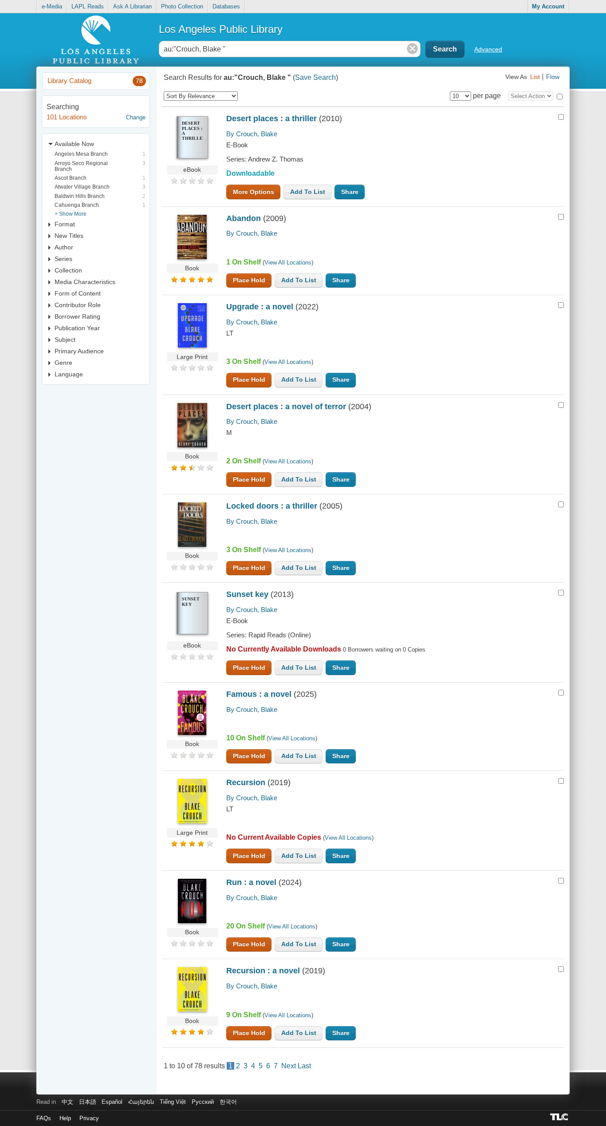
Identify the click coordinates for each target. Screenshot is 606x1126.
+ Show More (71, 214)
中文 (67, 1101)
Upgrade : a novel (259, 306)
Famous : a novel (258, 694)
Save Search (315, 77)
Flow (552, 77)
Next (288, 1066)
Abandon (243, 218)
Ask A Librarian (132, 6)
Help (65, 1118)
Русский (203, 1101)
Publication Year (77, 328)
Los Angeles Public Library (221, 29)
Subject (65, 339)
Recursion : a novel (263, 970)
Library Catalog (95, 80)
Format (65, 224)
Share (349, 192)
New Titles (69, 235)
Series (63, 258)
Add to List (307, 192)
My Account (548, 6)
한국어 (228, 1101)
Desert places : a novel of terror (286, 406)
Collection (68, 270)
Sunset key (247, 594)
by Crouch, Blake (251, 134)
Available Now (74, 143)
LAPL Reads (87, 6)
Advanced (488, 49)
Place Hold (249, 280)
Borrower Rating (77, 316)
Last (304, 1066)
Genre (63, 362)
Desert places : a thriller (271, 118)
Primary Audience (79, 351)
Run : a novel (251, 882)
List (535, 77)
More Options (253, 192)
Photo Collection (182, 6)
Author (64, 247)
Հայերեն (141, 1101)
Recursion (245, 782)
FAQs (43, 1118)
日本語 (87, 1101)
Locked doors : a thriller (271, 506)
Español (112, 1101)
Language (69, 374)
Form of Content (78, 293)
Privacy (89, 1118)
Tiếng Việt (173, 1101)
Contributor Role (78, 304)
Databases (226, 6)
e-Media (52, 6)
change (136, 117)
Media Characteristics (85, 281)
